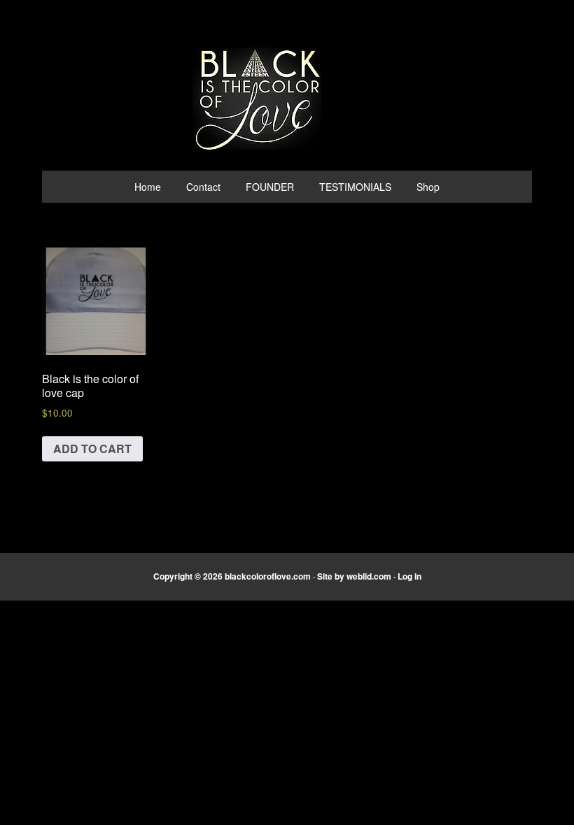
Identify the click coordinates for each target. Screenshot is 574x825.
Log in (409, 576)
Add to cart (92, 448)
